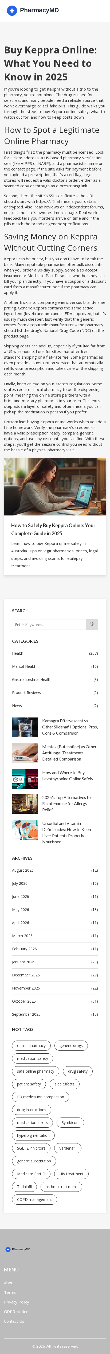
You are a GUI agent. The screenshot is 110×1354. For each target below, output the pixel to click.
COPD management (34, 1199)
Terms (10, 1292)
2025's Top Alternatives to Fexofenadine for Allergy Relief (66, 803)
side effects (64, 1084)
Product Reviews (55, 692)
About (9, 1282)
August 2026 (55, 870)
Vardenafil (67, 1148)
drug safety (78, 1071)
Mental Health (55, 666)
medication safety (32, 1058)
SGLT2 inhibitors (31, 1148)
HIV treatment (71, 1173)
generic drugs (71, 1045)
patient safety (29, 1084)
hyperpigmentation (33, 1135)
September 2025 (55, 1014)
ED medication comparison (40, 1096)
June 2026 (55, 896)
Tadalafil (24, 1186)
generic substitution (34, 1160)
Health (55, 653)
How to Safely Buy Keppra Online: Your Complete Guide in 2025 (53, 529)
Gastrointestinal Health (55, 679)
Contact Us (14, 1321)
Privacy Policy (16, 1302)
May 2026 (55, 909)
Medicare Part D (31, 1173)
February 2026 (55, 948)
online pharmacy (31, 1045)
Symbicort (70, 1122)
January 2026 (55, 961)
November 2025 (55, 988)
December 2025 (55, 974)
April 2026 (55, 922)
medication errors (32, 1122)
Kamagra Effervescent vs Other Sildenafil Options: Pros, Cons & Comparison (70, 726)
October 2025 (55, 1001)
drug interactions (31, 1109)
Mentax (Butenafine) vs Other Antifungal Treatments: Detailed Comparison (69, 752)
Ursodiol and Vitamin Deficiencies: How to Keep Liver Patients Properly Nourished (66, 832)
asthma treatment (61, 1186)
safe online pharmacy (35, 1071)
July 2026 (55, 883)
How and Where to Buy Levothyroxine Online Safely (67, 775)
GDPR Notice (16, 1311)
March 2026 (55, 935)
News (55, 705)
